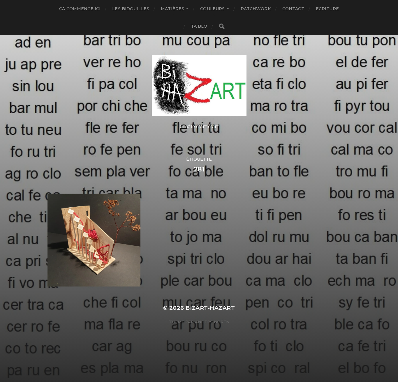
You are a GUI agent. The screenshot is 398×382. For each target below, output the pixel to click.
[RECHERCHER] (222, 26)
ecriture (327, 8)
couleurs (212, 8)
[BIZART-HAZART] (199, 85)
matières (172, 8)
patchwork (255, 8)
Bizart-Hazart (210, 308)
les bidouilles (130, 8)
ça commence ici (80, 8)
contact (293, 8)
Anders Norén (212, 321)
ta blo (199, 26)
